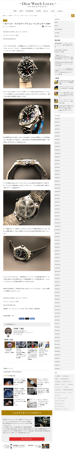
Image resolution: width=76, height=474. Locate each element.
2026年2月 (57, 139)
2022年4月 (57, 292)
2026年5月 (57, 129)
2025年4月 (57, 174)
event (67, 387)
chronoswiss (66, 376)
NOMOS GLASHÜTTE (68, 389)
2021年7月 (57, 323)
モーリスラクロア (17, 371)
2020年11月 (57, 351)
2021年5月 (57, 330)
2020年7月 (57, 365)
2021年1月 (57, 344)
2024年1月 (57, 219)
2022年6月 (57, 285)
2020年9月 (57, 358)
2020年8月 (57, 361)
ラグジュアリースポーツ (61, 392)
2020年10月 (57, 354)
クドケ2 (58, 395)
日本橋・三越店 (48, 26)
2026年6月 (57, 125)
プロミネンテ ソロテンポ (61, 409)
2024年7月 (57, 202)
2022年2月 (57, 299)
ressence (71, 384)
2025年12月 (57, 146)
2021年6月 (57, 327)
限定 (57, 378)
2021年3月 (57, 337)
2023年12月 (57, 222)
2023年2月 (57, 257)
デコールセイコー (60, 403)
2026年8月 (57, 118)
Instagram (59, 11)
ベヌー (70, 392)
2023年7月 (57, 240)
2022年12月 (57, 264)
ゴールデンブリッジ (60, 406)
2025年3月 (57, 177)
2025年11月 (57, 149)
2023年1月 (57, 261)
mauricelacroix (8, 371)
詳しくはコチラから (27, 438)
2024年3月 (57, 212)
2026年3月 (57, 136)
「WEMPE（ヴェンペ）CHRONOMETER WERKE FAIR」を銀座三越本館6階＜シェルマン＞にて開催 (64, 57)
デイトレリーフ (59, 387)
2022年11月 (57, 267)
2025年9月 (57, 156)
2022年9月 (57, 274)
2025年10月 (57, 153)
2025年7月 (57, 163)
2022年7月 (57, 281)
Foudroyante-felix (65, 378)
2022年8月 (57, 278)
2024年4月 (57, 208)
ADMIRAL (58, 376)
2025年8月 (57, 160)
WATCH (21, 11)
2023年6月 (57, 243)
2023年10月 (57, 229)
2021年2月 (57, 340)
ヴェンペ (64, 384)
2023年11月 (57, 226)
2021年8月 (57, 320)
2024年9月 (57, 195)
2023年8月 (57, 236)
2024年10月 (57, 191)
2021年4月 (57, 334)
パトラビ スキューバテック (61, 398)
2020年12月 (57, 347)
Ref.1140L (58, 389)
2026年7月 (57, 122)
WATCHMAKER (29, 11)
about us (45, 11)
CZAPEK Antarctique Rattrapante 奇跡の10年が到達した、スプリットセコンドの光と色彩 (64, 64)
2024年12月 (57, 184)
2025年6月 (57, 167)
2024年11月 (57, 188)
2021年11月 (57, 309)
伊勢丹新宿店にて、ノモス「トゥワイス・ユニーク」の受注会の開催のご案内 (63, 45)
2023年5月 (57, 247)
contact (53, 11)
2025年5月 (57, 170)
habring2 (58, 381)
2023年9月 (57, 233)
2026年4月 (57, 132)
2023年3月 (57, 254)
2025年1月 (57, 181)
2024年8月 (57, 198)
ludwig (57, 384)
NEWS (15, 11)
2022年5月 (57, 288)
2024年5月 (57, 205)
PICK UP (57, 36)
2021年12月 (57, 306)
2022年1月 (57, 302)
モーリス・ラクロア (60, 400)
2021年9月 (57, 316)
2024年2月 (57, 215)
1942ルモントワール (67, 381)
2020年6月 (57, 368)
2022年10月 (57, 271)
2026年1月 (57, 142)
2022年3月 (57, 295)
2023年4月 (57, 250)
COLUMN (38, 11)
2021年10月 (57, 313)
